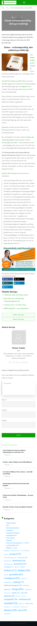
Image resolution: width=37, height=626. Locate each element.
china (6, 554)
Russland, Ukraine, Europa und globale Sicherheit (17, 507)
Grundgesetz (9, 530)
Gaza (6, 574)
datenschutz (7, 560)
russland (11, 603)
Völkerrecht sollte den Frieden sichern (16, 295)
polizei (24, 596)
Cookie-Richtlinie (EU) (12, 545)
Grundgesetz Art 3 (25, 86)
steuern (29, 603)
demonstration (8, 564)
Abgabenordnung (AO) (32, 60)
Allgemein (9, 540)
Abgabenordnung (11, 523)
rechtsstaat (25, 599)
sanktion (21, 603)
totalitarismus (24, 606)
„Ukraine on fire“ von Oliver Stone (15, 305)
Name (4, 400)
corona (15, 554)
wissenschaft (7, 613)
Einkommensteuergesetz (12, 528)
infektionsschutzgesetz (13, 585)
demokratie (19, 560)
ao (22, 550)
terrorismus (16, 606)
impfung (18, 582)
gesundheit (16, 574)
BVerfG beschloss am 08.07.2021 (15, 81)
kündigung (28, 589)
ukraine (10, 610)
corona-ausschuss (10, 557)
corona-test (22, 557)
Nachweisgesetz (10, 538)
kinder (7, 589)
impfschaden (8, 582)
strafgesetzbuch (8, 606)
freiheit (10, 570)
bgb (27, 550)
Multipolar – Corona (11, 548)
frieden (24, 570)
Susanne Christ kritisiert (9, 173)
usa (22, 610)
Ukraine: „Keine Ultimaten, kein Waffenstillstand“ (17, 462)
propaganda (10, 599)
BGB (7, 525)
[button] (7, 279)
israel (26, 585)
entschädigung (8, 567)
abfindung (7, 550)
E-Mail (4, 410)
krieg (17, 589)
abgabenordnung (15, 550)
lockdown (7, 593)
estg (17, 567)
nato (24, 593)
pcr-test (18, 596)
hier (33, 142)
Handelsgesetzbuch (11, 535)
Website (4, 420)
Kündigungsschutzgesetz (13, 533)
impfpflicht (24, 578)
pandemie (9, 596)
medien (16, 593)
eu (22, 567)
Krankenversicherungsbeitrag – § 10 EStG (17, 543)
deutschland (20, 564)
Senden (18, 435)
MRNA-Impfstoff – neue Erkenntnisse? (16, 308)
